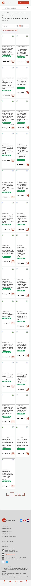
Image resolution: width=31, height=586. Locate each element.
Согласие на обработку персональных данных (14, 568)
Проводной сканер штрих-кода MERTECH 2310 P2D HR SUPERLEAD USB (8, 284)
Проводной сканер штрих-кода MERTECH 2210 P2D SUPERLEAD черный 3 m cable (22, 252)
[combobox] (14, 8)
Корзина (16, 582)
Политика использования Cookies (11, 569)
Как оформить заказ (7, 541)
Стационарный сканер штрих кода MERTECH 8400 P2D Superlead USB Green (22, 378)
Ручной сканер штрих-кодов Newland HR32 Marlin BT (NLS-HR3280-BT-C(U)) (22, 52)
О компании (5, 526)
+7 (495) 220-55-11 (9, 549)
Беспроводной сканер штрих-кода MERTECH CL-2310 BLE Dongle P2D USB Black (8, 149)
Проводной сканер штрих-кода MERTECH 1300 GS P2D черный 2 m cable (7, 475)
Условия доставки (6, 531)
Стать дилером (6, 544)
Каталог (10, 583)
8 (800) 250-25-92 (10, 550)
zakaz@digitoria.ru (10, 554)
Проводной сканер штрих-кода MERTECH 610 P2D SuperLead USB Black (22, 218)
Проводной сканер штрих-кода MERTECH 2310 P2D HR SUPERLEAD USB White (22, 284)
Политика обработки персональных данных (14, 567)
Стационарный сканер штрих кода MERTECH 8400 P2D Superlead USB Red (7, 411)
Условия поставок (6, 528)
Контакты (4, 538)
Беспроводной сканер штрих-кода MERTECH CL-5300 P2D (22, 409)
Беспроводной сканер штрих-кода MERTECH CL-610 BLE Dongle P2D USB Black (8, 218)
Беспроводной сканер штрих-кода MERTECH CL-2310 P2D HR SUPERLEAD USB (22, 186)
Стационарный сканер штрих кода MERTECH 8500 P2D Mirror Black (22, 316)
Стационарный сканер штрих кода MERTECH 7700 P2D (7, 377)
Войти (26, 583)
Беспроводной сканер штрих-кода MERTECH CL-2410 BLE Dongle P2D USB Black (22, 443)
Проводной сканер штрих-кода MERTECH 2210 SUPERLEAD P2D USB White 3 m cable (8, 251)
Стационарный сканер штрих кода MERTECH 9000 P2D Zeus (22, 346)
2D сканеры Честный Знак (10, 30)
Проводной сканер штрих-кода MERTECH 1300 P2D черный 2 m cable (7, 443)
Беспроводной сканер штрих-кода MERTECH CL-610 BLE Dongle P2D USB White (8, 186)
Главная (4, 12)
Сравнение (21, 582)
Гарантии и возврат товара (9, 536)
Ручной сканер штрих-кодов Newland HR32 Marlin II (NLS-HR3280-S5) (22, 83)
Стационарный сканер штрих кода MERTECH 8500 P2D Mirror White (7, 347)
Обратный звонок (23, 2)
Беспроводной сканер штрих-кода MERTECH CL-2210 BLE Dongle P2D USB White (22, 117)
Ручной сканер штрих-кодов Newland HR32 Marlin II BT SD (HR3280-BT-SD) (7, 51)
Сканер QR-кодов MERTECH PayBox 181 (8, 315)
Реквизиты (5, 546)
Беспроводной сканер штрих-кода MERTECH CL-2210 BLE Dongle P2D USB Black (8, 117)
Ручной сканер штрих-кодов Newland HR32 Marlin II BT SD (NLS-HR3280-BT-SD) (8, 84)
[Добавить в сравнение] (13, 36)
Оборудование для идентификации (17, 12)
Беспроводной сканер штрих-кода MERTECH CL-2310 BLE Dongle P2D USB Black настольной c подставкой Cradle (22, 152)
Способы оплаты (6, 533)
